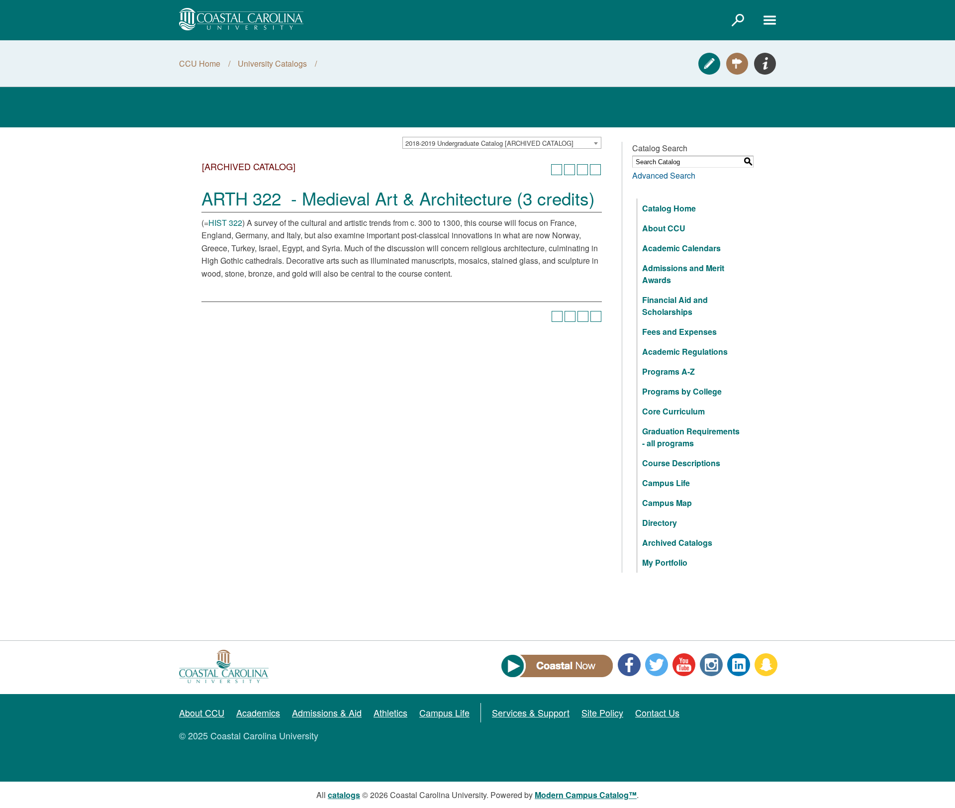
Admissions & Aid (327, 712)
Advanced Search (663, 175)
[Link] (737, 20)
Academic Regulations (685, 351)
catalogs (344, 795)
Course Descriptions (681, 463)
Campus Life (666, 483)
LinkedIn (739, 665)
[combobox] (501, 143)
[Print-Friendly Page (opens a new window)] (582, 169)
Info (765, 63)
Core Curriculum (673, 411)
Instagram (711, 665)
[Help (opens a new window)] (595, 169)
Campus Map (667, 502)
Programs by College (682, 391)
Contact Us (657, 712)
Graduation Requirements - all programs (691, 437)
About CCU (663, 228)
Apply (709, 63)
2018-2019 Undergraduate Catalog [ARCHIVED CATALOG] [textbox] (489, 143)
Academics (258, 712)
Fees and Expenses (679, 331)
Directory (659, 522)
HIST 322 (225, 222)
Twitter (657, 665)
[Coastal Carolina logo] (241, 19)
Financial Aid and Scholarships (675, 305)
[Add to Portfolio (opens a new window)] (556, 169)
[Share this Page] (569, 169)
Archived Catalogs (677, 542)
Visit (737, 63)
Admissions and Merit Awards (683, 274)
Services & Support (531, 712)
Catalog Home (669, 208)
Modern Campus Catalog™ (586, 795)
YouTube (684, 665)
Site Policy (602, 712)
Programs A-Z (668, 371)
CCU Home (199, 63)
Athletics (390, 712)
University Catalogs (272, 63)
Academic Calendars (681, 248)
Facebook (629, 665)
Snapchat (766, 665)
